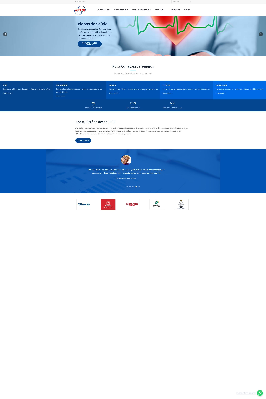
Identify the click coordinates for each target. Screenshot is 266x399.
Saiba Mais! (167, 93)
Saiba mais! (7, 93)
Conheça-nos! (83, 140)
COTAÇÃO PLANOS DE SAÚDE (89, 43)
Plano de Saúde (174, 10)
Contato (187, 10)
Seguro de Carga (104, 10)
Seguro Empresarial (121, 10)
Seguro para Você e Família (141, 10)
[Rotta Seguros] (80, 10)
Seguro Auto (160, 10)
